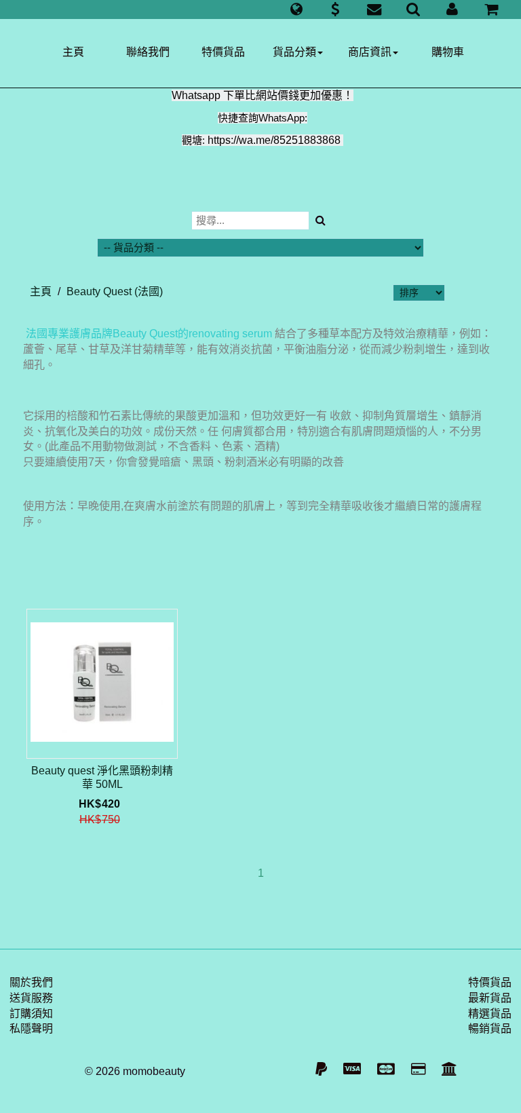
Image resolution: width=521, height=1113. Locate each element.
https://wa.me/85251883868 (274, 140)
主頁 (73, 52)
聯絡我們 (148, 52)
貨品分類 (294, 52)
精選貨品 (490, 1013)
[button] (296, 9)
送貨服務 (31, 998)
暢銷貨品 (490, 1028)
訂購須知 (31, 1013)
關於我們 (31, 982)
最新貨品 (490, 998)
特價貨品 (223, 52)
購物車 (447, 52)
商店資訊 (369, 52)
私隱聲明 (31, 1028)
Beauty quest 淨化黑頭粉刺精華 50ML (102, 777)
